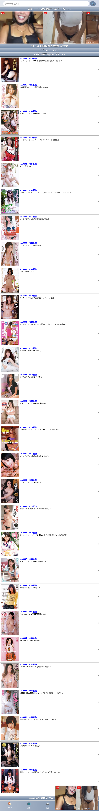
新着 (29, 805)
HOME (10, 805)
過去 (48, 805)
